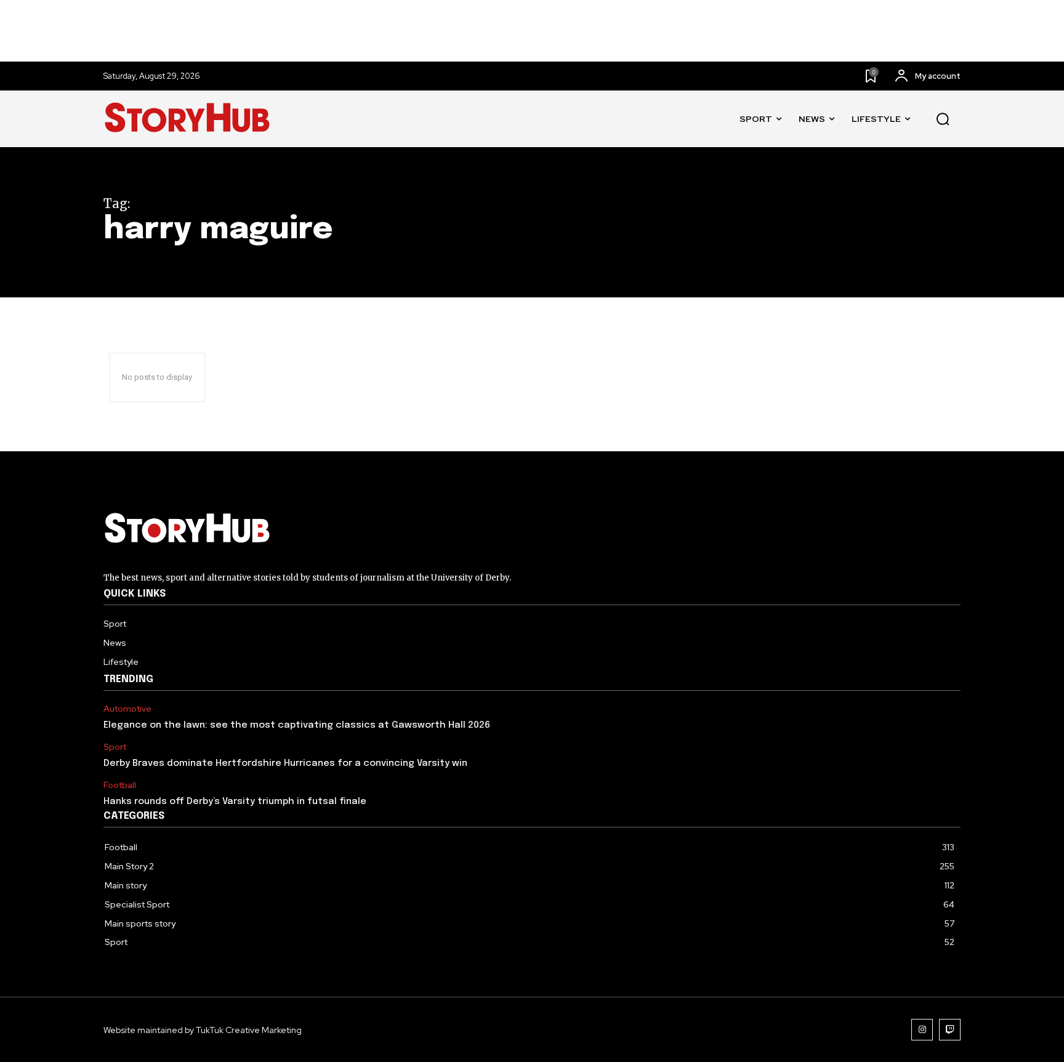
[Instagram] (922, 1029)
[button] (943, 119)
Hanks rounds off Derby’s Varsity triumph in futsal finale (234, 802)
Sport (114, 747)
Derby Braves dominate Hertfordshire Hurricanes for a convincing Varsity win (285, 763)
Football (119, 785)
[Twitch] (950, 1029)
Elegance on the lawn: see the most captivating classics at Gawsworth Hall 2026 (296, 725)
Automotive (127, 709)
